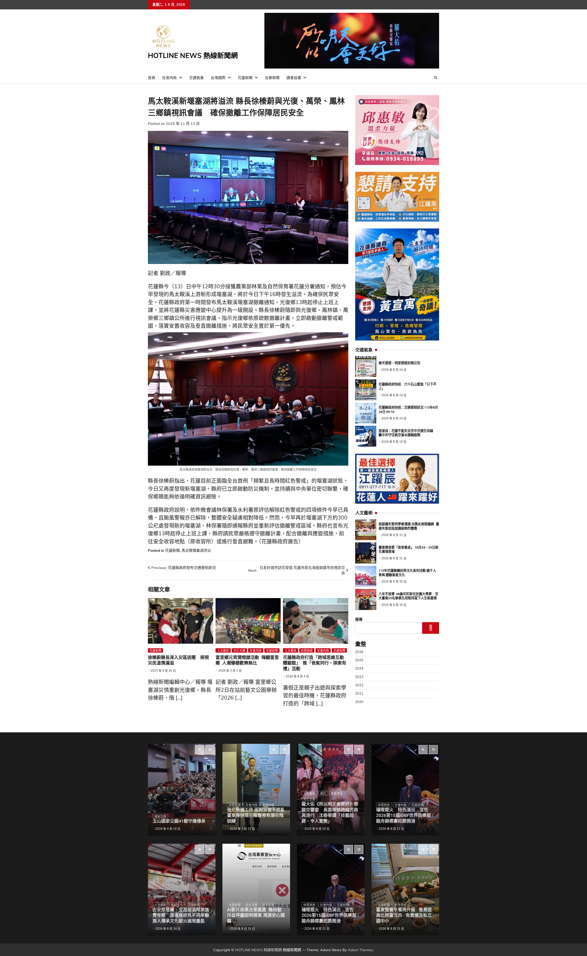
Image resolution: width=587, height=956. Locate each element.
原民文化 (177, 905)
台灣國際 (218, 77)
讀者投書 (293, 77)
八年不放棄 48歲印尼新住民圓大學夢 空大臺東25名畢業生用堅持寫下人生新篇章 (408, 596)
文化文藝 (239, 650)
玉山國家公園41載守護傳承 (178, 821)
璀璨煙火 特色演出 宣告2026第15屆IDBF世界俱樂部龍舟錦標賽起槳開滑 (329, 915)
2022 (359, 685)
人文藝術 (223, 650)
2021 (359, 694)
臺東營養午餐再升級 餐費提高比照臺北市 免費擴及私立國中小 (404, 915)
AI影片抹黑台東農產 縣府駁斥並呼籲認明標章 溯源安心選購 (256, 915)
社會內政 (169, 77)
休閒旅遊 (307, 650)
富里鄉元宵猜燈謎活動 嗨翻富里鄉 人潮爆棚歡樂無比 (247, 660)
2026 (359, 652)
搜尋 (359, 619)
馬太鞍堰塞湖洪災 (196, 550)
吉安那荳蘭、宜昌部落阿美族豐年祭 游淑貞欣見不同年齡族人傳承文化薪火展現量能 (180, 915)
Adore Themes (360, 950)
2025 (359, 660)
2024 (359, 669)
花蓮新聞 (245, 77)
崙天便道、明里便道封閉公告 (399, 363)
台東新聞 (272, 77)
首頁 (151, 77)
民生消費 (252, 905)
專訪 (323, 793)
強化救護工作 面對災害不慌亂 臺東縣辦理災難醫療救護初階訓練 (258, 815)
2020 (359, 702)
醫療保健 (268, 805)
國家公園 (160, 816)
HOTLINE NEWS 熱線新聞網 (193, 55)
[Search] (435, 77)
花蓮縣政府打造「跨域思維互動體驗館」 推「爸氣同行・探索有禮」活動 (314, 663)
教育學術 (337, 793)
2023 (359, 677)
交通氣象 (196, 77)
